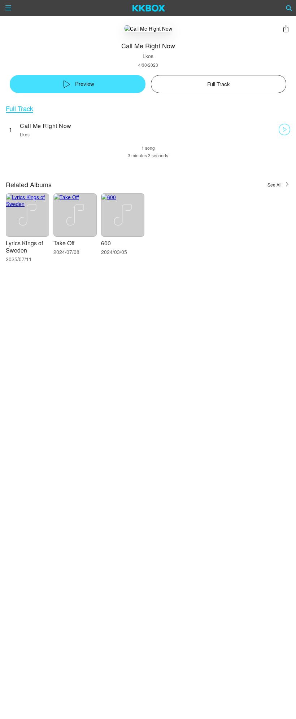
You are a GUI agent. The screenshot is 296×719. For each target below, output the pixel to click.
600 (106, 243)
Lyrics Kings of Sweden (24, 246)
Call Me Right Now (45, 126)
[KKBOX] (149, 8)
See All (274, 184)
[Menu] (8, 8)
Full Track (19, 108)
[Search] (289, 8)
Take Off (64, 243)
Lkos (148, 56)
